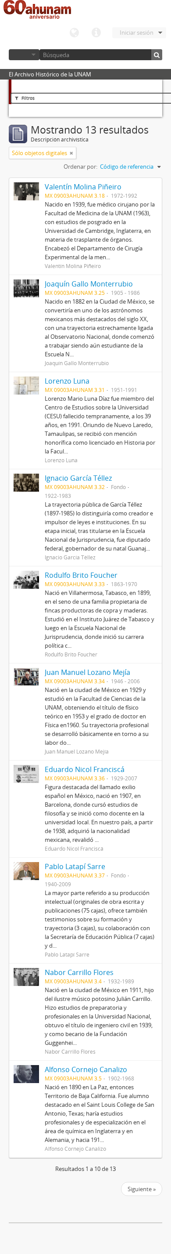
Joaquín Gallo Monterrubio (89, 284)
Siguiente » (142, 1189)
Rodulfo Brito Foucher (81, 575)
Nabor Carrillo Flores (79, 972)
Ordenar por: (80, 166)
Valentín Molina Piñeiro (83, 187)
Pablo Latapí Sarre (75, 866)
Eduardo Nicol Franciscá (85, 769)
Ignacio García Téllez (78, 478)
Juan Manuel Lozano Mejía (87, 672)
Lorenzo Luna (67, 381)
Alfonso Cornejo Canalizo (86, 1069)
